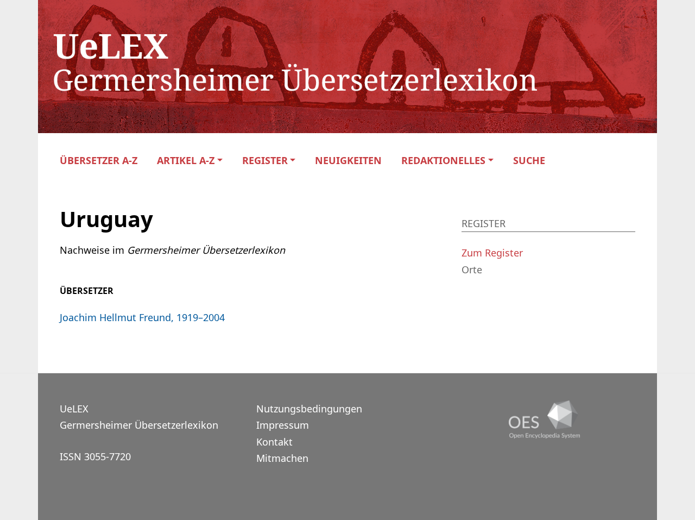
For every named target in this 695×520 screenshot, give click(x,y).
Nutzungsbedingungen (309, 408)
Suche (529, 160)
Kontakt (274, 441)
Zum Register (492, 252)
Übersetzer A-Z (98, 160)
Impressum (282, 424)
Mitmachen (282, 458)
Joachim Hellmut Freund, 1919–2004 (142, 317)
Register (265, 160)
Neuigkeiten (348, 160)
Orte (472, 269)
